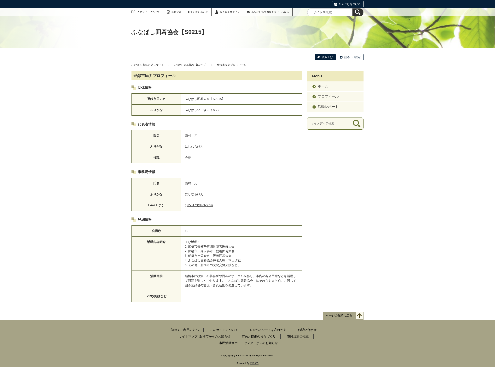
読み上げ (327, 57)
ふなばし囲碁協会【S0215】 (190, 64)
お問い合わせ (200, 12)
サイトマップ (188, 336)
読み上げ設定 (352, 57)
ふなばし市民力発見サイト (147, 64)
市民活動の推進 (298, 336)
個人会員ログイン (230, 12)
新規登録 (176, 12)
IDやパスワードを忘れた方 (268, 329)
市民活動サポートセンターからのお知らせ (248, 343)
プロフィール (328, 96)
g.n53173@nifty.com (199, 205)
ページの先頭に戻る (339, 315)
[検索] (358, 12)
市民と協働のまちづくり (259, 336)
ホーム (323, 86)
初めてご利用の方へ (185, 329)
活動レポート (328, 107)
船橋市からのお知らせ (214, 336)
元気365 (254, 363)
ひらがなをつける (350, 4)
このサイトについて (148, 12)
